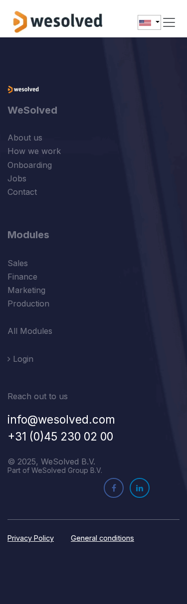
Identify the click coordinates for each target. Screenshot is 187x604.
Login (21, 359)
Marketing (26, 290)
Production (28, 303)
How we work (34, 151)
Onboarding (29, 165)
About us (24, 138)
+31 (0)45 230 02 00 (60, 436)
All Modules (29, 331)
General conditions (102, 538)
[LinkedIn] (140, 488)
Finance (22, 277)
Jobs (16, 178)
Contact (22, 192)
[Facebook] (114, 488)
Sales (17, 263)
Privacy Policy (30, 538)
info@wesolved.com (61, 419)
